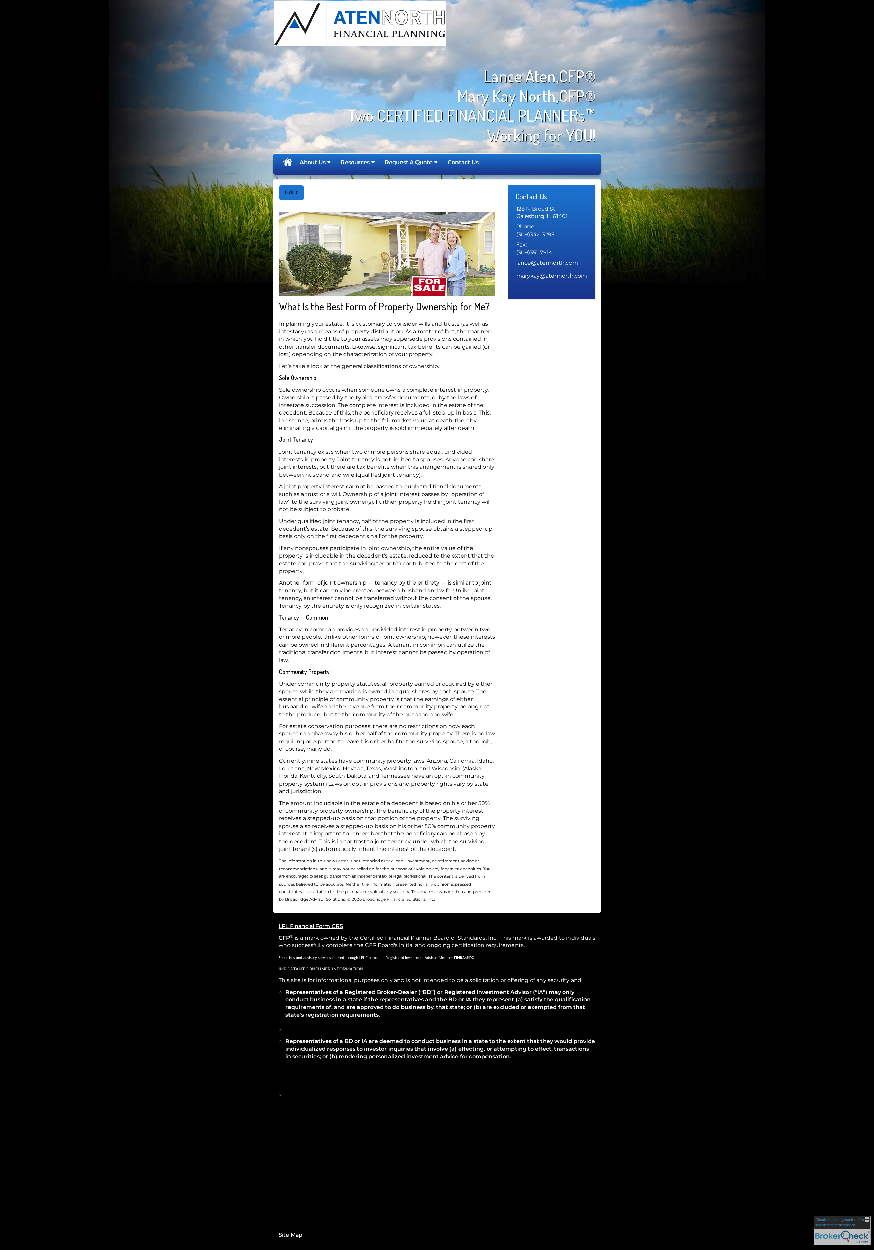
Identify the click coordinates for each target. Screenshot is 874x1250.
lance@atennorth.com (547, 262)
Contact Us (463, 162)
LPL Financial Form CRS (311, 926)
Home (287, 162)
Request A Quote (409, 162)
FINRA (459, 958)
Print (291, 192)
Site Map (290, 1235)
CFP (284, 938)
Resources (355, 162)
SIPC (470, 958)
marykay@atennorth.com (551, 275)
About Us (313, 162)
